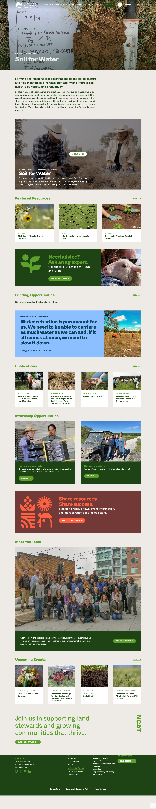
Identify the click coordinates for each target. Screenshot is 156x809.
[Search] (120, 4)
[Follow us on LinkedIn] (29, 771)
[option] (137, 5)
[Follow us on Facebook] (21, 771)
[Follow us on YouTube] (25, 771)
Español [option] (137, 5)
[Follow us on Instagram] (16, 771)
